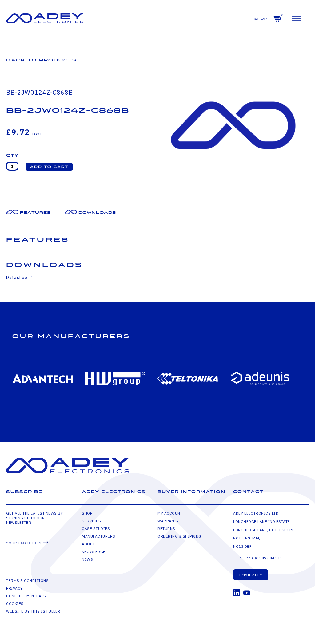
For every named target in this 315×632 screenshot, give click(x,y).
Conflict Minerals (26, 596)
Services (91, 521)
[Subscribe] (45, 542)
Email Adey (250, 574)
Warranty (168, 521)
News (87, 559)
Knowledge (94, 551)
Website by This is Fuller (33, 611)
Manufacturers (98, 536)
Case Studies (96, 528)
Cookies (15, 603)
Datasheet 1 (20, 277)
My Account (170, 513)
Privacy (14, 588)
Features (35, 213)
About (88, 544)
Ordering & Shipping (179, 536)
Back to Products (41, 60)
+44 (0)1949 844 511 (263, 557)
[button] (49, 167)
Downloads (97, 213)
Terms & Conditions (27, 580)
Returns (166, 528)
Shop (260, 19)
